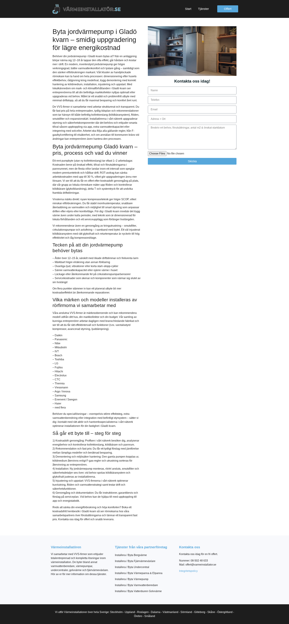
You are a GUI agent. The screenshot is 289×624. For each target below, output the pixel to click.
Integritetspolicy (188, 571)
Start (188, 9)
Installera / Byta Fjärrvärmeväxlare (135, 561)
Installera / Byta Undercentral (132, 567)
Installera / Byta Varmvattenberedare (136, 585)
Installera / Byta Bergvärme (131, 555)
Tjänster (203, 9)
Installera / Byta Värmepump (131, 579)
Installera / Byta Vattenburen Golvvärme (138, 591)
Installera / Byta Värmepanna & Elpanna (138, 573)
